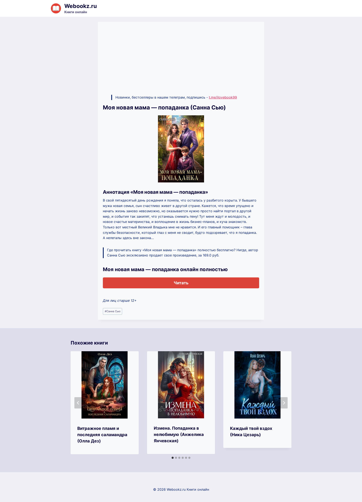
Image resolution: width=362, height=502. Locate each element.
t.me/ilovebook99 (223, 97)
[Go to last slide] (78, 402)
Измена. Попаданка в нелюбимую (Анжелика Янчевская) (179, 434)
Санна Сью (112, 311)
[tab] (173, 458)
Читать (181, 282)
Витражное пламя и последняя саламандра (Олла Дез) (102, 434)
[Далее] (284, 402)
